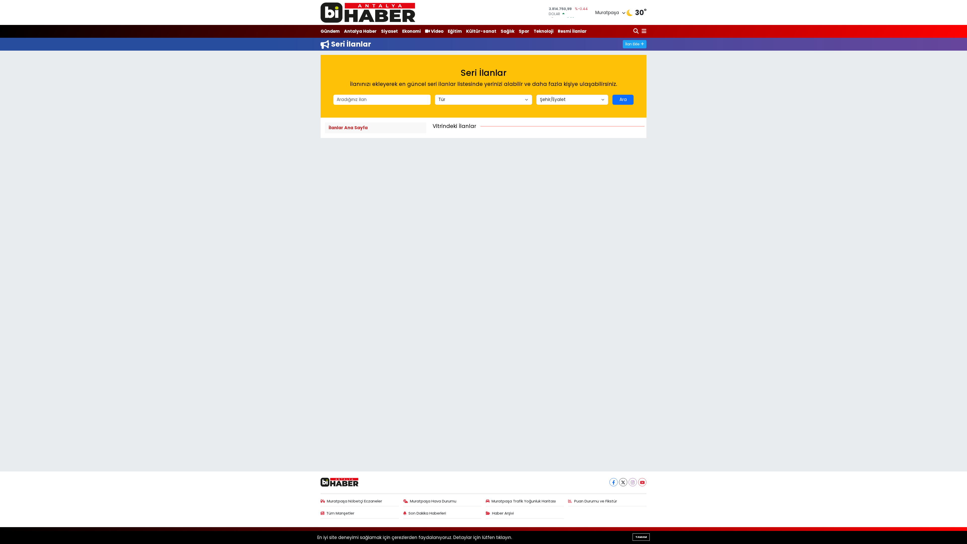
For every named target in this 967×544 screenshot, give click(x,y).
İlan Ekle (633, 44)
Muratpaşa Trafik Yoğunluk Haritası (524, 501)
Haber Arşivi (503, 513)
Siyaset (389, 31)
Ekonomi (411, 31)
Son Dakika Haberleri (427, 513)
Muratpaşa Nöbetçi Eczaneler (354, 501)
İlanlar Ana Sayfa (348, 128)
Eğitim (455, 31)
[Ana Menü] (643, 31)
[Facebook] (613, 482)
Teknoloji (544, 31)
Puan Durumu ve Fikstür (595, 501)
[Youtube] (642, 482)
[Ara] (636, 31)
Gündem (330, 31)
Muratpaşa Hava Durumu (433, 501)
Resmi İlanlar (572, 31)
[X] (623, 482)
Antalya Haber (360, 31)
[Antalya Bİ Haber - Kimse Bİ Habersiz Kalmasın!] (368, 12)
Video (437, 31)
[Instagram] (633, 482)
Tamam (641, 537)
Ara (623, 99)
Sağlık (507, 31)
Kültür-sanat (481, 31)
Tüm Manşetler (340, 513)
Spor (524, 31)
